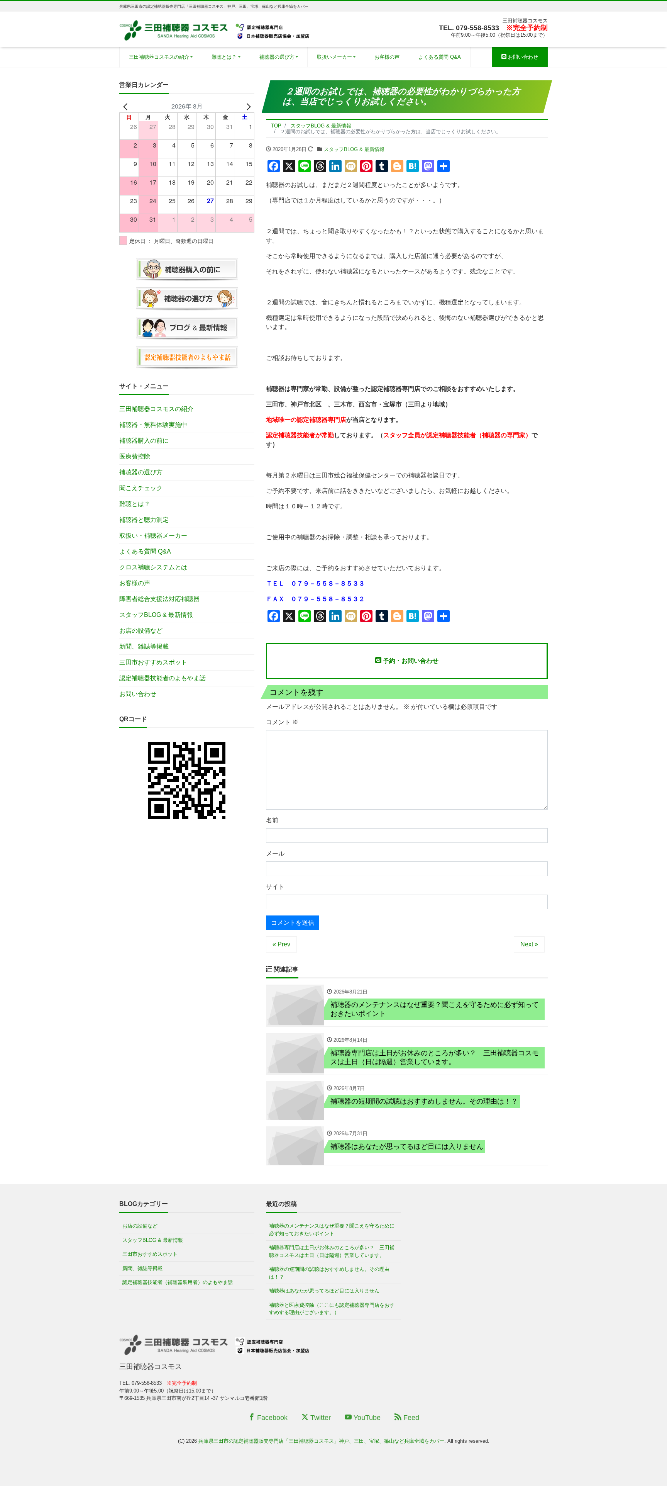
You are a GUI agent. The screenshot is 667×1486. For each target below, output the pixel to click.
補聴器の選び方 (277, 57)
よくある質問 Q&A (439, 57)
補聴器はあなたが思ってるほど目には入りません (324, 1291)
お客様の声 (387, 57)
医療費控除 (134, 456)
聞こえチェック (141, 488)
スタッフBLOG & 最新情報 (354, 149)
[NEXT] (247, 106)
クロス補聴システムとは (153, 567)
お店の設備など (141, 630)
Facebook (271, 1417)
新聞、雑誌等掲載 (144, 646)
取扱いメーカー (334, 57)
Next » (529, 944)
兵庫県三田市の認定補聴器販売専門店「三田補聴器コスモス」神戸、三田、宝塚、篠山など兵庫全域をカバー (321, 1441)
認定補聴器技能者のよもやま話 (162, 678)
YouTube (366, 1417)
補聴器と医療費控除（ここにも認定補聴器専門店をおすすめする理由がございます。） (331, 1309)
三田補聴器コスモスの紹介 (159, 57)
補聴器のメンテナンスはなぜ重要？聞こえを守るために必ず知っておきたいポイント (331, 1229)
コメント (282, 722)
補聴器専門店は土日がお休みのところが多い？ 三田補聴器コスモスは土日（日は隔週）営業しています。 (331, 1251)
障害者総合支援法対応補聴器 (159, 599)
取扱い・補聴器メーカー (153, 535)
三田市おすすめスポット (153, 662)
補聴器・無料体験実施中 (153, 424)
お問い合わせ (522, 57)
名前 (272, 820)
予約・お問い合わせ (409, 660)
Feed (410, 1417)
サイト (275, 886)
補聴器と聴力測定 (144, 519)
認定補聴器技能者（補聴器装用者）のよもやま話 (177, 1282)
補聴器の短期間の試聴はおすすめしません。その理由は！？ (329, 1273)
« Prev (281, 944)
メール (275, 853)
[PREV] (126, 106)
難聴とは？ (224, 57)
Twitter (319, 1417)
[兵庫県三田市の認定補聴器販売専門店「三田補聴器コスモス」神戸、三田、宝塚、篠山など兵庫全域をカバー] (215, 28)
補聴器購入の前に (144, 440)
